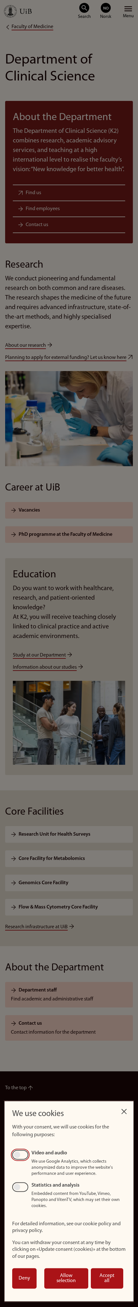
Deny (24, 1278)
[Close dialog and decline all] (124, 1110)
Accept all (106, 1278)
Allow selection (66, 1278)
